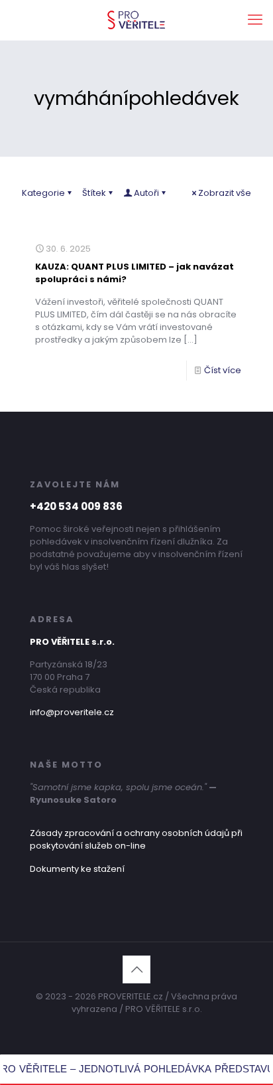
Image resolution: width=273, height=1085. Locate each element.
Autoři (146, 193)
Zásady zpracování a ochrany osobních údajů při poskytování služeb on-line (136, 839)
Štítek (94, 193)
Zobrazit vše (224, 193)
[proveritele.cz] (136, 20)
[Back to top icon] (136, 969)
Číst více (222, 370)
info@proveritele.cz (72, 712)
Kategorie (43, 193)
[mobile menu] (255, 20)
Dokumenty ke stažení (77, 869)
